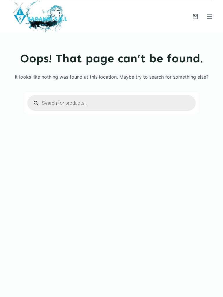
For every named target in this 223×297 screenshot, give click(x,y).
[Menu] (209, 16)
